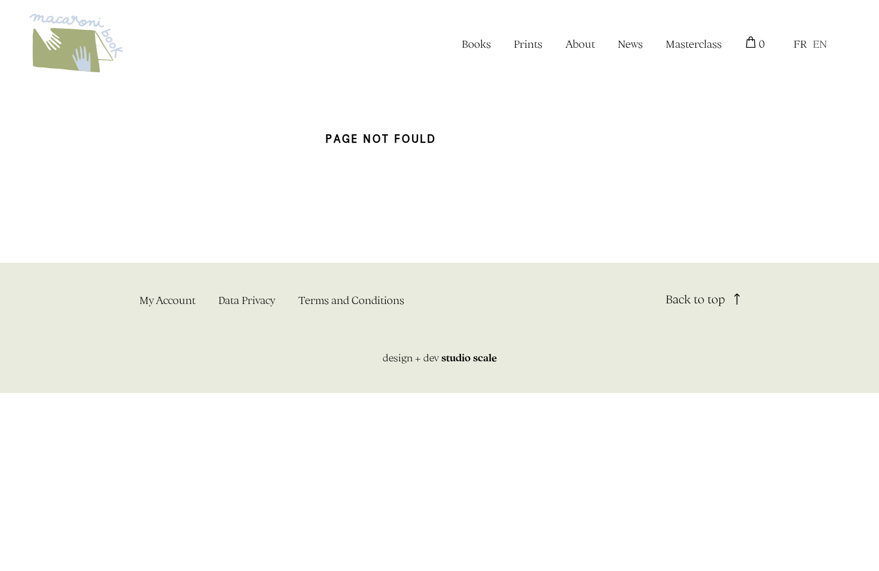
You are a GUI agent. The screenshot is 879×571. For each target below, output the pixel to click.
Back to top (697, 299)
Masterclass (694, 44)
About (580, 44)
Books (476, 44)
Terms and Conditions (351, 300)
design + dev (440, 358)
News (630, 44)
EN (820, 44)
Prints (528, 44)
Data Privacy (246, 300)
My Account (167, 300)
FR (800, 44)
